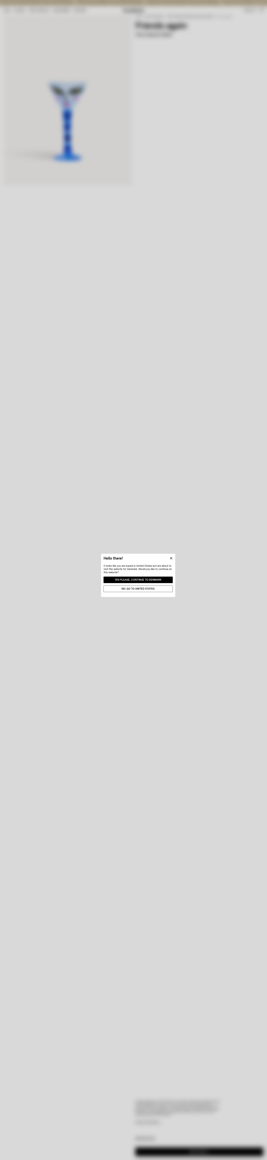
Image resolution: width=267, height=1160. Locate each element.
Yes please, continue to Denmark (138, 579)
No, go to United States (138, 588)
